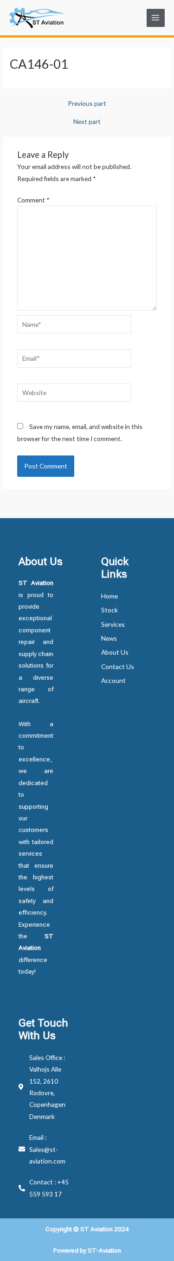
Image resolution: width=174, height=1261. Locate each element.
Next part (87, 121)
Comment (33, 200)
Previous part (87, 103)
